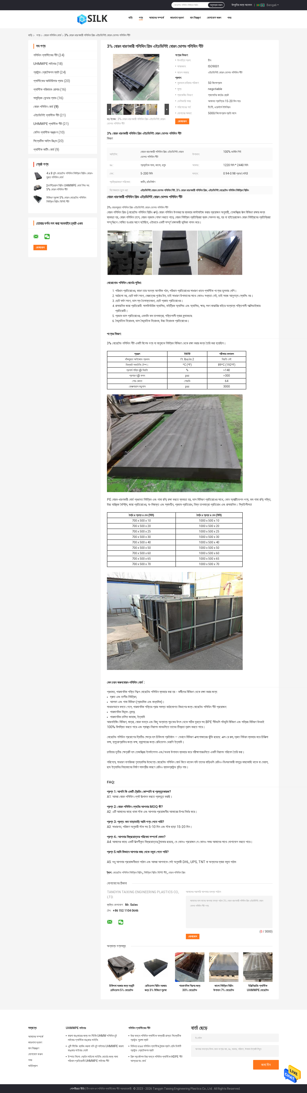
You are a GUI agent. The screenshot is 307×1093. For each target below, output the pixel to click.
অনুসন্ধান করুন (216, 5)
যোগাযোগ (182, 121)
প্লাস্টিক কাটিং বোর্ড (43, 149)
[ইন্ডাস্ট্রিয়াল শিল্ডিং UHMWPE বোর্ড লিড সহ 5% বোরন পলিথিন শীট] (37, 187)
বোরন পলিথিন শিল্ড (176, 872)
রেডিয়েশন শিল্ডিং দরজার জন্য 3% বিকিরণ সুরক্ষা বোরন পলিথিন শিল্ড (156, 988)
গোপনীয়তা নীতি (77, 1088)
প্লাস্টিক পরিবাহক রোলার (46, 89)
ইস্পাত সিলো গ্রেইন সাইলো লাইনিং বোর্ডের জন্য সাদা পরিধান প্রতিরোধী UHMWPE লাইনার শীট (93, 1058)
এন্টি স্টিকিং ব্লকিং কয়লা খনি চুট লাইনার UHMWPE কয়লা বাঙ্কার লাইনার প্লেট (96, 1048)
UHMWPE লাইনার (44, 64)
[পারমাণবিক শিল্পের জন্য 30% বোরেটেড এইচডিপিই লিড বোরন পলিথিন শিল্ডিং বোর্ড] (189, 967)
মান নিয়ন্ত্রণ (195, 17)
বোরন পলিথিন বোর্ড (52, 35)
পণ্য (141, 17)
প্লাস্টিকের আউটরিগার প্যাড (48, 81)
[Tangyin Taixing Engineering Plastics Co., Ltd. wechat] (49, 237)
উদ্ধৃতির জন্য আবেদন (242, 4)
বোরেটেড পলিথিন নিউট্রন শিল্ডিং (127, 872)
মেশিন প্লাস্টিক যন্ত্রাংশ (45, 132)
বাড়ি (130, 17)
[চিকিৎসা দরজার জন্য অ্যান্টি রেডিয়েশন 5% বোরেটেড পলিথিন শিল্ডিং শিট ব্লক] (121, 967)
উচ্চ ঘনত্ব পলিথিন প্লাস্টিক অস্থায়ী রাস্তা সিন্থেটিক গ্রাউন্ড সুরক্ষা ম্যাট (156, 1038)
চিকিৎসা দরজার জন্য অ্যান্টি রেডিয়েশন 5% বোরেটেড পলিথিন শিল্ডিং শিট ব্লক (121, 988)
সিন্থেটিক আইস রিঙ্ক (45, 141)
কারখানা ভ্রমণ (177, 17)
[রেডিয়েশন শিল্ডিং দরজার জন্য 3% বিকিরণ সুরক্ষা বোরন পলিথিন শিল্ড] (155, 967)
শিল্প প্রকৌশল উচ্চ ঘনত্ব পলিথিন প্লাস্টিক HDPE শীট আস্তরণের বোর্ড (157, 1058)
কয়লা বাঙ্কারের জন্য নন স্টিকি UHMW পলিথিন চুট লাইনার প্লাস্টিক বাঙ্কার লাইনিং (92, 1038)
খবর (229, 17)
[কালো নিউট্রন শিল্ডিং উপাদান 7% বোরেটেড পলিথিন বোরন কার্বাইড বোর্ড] (223, 967)
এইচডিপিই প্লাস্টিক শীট (46, 115)
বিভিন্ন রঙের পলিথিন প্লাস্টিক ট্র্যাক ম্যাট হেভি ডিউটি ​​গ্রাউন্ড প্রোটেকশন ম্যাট (156, 1048)
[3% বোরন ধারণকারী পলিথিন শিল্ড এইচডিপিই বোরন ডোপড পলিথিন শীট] (136, 78)
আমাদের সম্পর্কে (156, 17)
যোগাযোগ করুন (214, 17)
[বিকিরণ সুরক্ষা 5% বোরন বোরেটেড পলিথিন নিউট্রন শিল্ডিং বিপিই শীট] (37, 200)
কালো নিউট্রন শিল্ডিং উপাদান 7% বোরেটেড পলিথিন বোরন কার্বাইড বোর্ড (223, 988)
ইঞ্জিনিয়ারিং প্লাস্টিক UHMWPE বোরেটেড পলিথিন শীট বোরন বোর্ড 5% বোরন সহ (258, 988)
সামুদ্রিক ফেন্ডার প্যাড (45, 98)
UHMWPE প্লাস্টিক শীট (47, 124)
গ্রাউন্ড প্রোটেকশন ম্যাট (46, 72)
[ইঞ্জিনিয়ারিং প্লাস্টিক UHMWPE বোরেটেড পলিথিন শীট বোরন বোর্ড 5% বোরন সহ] (258, 967)
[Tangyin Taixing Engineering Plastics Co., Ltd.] (92, 18)
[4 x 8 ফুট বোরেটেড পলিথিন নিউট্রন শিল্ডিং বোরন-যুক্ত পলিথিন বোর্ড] (37, 175)
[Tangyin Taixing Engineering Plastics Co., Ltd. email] (38, 237)
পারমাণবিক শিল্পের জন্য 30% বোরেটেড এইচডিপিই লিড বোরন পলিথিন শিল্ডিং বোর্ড (189, 988)
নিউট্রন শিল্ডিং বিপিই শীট (155, 872)
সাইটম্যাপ (33, 1065)
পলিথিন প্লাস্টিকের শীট (45, 55)
